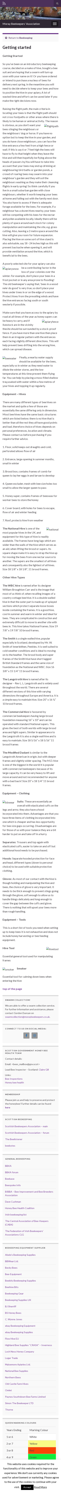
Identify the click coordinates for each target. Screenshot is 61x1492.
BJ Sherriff (10, 1306)
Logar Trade (11, 1358)
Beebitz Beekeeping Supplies (20, 1280)
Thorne (9, 1409)
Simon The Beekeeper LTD (19, 1403)
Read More (40, 1487)
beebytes (10, 1145)
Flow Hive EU (12, 1338)
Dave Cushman (13, 1201)
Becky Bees (11, 1267)
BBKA (8, 1165)
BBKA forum (11, 1172)
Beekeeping (25, 37)
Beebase (9, 1178)
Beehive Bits (11, 1287)
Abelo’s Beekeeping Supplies (20, 1254)
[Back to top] (53, 1484)
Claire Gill (44, 1069)
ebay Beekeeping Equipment (20, 1325)
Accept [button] (27, 1487)
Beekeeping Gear (14, 1293)
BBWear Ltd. (11, 1261)
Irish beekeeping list (16, 1214)
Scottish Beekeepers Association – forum (27, 1132)
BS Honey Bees (13, 1312)
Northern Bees (13, 1377)
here (7, 1107)
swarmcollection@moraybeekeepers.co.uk (27, 1016)
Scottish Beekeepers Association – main (26, 1126)
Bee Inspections (14, 1078)
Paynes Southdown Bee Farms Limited (25, 1396)
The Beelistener (13, 1139)
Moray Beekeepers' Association (21, 23)
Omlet (8, 1390)
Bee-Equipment (13, 1274)
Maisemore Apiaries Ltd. (17, 1364)
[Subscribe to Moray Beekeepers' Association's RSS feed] (4, 2)
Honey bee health (14, 1082)
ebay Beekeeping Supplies (19, 1332)
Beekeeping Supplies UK (18, 1299)
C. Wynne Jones (13, 1319)
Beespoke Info (13, 1185)
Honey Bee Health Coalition (19, 1208)
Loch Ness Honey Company (19, 1351)
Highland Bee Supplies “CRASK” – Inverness (28, 1345)
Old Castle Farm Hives (16, 1383)
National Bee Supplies (16, 1370)
